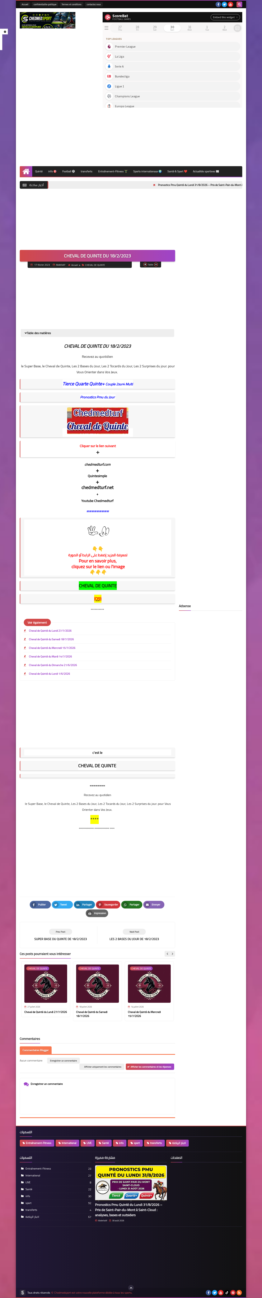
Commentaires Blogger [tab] (36, 1050)
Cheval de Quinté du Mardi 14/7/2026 (50, 656)
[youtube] (230, 4)
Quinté (39, 171)
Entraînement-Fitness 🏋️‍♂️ (113, 171)
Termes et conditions (72, 4)
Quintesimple (97, 476)
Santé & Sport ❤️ (177, 171)
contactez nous (94, 4)
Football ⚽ (68, 171)
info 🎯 (52, 171)
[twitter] (224, 4)
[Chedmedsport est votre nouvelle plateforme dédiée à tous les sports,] (47, 20)
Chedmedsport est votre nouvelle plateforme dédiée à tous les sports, (93, 1293)
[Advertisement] (172, 135)
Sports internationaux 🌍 (147, 171)
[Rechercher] (239, 4)
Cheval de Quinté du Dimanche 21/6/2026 (53, 665)
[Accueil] (26, 171)
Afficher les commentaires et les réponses (151, 1067)
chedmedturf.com (97, 464)
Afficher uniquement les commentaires (102, 1067)
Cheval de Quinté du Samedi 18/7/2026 (51, 639)
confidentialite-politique (45, 4)
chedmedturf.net (98, 487)
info (121, 1142)
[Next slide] (172, 954)
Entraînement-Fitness (38, 1142)
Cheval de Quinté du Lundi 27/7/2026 (50, 630)
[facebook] (218, 4)
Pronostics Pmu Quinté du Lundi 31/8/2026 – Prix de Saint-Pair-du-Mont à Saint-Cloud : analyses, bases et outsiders (188, 184)
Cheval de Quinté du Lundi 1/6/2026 (49, 673)
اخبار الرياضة (179, 1142)
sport (137, 1142)
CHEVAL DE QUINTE (95, 265)
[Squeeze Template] (23, 1293)
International (69, 1142)
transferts (86, 171)
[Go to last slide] (167, 954)
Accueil (25, 4)
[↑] (131, 1288)
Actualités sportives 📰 (206, 171)
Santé (105, 1142)
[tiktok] (227, 1292)
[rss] (239, 1292)
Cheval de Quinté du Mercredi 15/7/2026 (52, 647)
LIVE (89, 1142)
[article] (134, 935)
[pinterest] (233, 1292)
